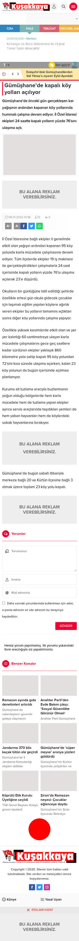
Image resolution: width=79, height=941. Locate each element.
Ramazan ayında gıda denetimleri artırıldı (19, 702)
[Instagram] (47, 887)
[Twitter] (39, 887)
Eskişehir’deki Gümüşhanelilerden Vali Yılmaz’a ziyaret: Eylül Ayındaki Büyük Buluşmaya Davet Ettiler (49, 76)
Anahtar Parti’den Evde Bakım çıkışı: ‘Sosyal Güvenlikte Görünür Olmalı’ (55, 706)
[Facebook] (32, 887)
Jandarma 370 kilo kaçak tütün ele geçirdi (20, 750)
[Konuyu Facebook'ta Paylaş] (23, 226)
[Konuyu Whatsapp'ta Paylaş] (39, 226)
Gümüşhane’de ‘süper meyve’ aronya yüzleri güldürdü (58, 752)
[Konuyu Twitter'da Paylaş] (31, 226)
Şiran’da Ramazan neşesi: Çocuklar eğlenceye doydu (55, 799)
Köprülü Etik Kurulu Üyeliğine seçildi (17, 797)
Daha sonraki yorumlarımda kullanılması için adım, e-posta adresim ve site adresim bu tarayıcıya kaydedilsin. (38, 610)
